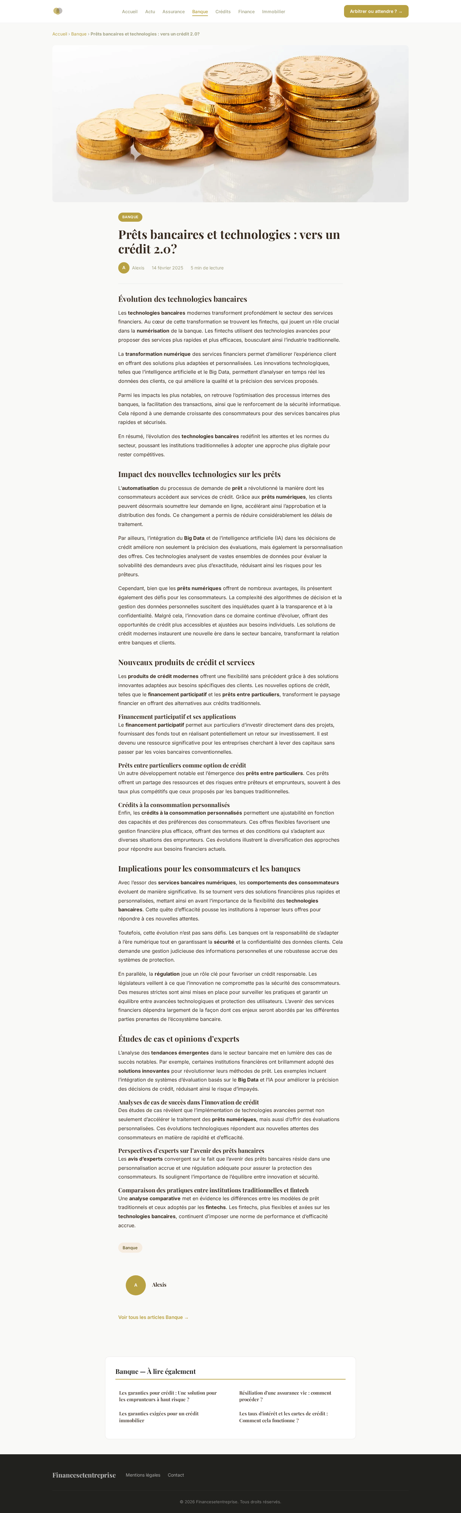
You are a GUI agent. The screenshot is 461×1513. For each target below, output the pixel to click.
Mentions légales (143, 1475)
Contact (176, 1475)
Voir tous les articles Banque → (153, 1317)
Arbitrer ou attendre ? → (376, 11)
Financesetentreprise (84, 1474)
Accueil (130, 11)
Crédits (223, 11)
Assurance (173, 11)
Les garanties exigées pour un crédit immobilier (159, 1416)
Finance (246, 11)
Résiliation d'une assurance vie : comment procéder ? (285, 1396)
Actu (150, 11)
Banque (200, 11)
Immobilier (273, 11)
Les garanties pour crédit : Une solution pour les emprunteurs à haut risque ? (168, 1396)
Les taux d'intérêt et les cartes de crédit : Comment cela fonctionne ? (283, 1416)
